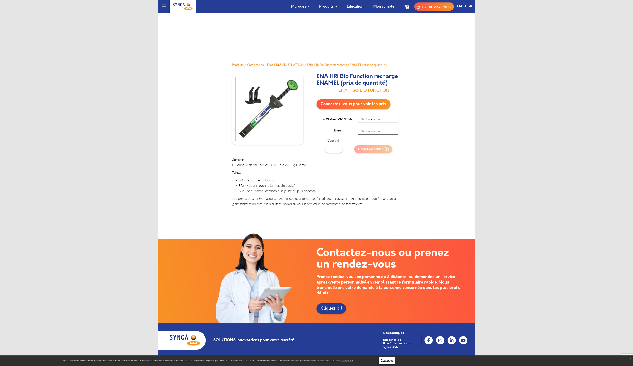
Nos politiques (393, 333)
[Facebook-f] (428, 340)
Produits (326, 7)
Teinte (337, 130)
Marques (298, 7)
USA (468, 6)
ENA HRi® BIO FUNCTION (285, 65)
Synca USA (390, 347)
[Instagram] (440, 340)
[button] (164, 6)
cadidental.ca (392, 340)
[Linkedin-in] (452, 340)
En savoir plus (347, 360)
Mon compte (383, 7)
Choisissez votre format (337, 118)
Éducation (355, 7)
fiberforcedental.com (397, 343)
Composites (255, 65)
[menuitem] (459, 6)
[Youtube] (463, 340)
